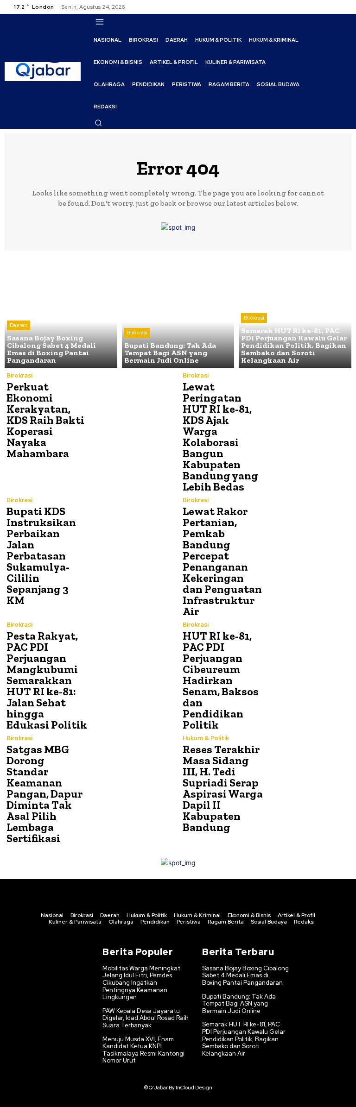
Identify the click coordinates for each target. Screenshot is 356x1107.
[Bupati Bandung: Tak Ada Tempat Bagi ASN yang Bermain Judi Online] (178, 311)
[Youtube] (344, 7)
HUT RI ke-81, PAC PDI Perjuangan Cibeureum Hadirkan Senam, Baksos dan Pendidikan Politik (221, 680)
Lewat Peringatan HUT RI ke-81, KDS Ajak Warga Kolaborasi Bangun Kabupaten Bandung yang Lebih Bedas (220, 436)
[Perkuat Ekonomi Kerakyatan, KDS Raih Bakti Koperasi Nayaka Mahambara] (131, 414)
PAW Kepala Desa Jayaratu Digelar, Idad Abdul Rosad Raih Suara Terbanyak (145, 1018)
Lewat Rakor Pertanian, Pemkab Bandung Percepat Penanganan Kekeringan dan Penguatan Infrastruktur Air (222, 561)
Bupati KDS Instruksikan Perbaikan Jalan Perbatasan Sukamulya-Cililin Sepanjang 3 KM (41, 555)
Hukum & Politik (206, 738)
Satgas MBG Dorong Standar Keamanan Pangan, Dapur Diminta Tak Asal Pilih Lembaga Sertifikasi (44, 793)
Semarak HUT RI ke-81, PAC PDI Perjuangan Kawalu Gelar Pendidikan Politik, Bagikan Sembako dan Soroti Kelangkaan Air (244, 1038)
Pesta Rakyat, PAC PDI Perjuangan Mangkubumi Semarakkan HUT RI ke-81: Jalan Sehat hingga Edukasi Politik (46, 680)
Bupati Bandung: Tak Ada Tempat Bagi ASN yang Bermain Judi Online (239, 1004)
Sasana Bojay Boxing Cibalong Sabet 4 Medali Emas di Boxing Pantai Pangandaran (245, 975)
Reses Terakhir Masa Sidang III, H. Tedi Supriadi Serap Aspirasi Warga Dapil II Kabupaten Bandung (223, 788)
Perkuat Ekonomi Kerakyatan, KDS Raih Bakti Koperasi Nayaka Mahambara (45, 420)
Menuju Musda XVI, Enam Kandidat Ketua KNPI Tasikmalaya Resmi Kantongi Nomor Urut (143, 1050)
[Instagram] (321, 7)
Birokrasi (137, 332)
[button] (98, 122)
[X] (332, 7)
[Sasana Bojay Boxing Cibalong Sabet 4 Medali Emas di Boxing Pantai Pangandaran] (61, 311)
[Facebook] (310, 7)
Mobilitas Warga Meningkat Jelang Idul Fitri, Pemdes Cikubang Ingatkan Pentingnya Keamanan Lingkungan (141, 982)
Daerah (18, 325)
